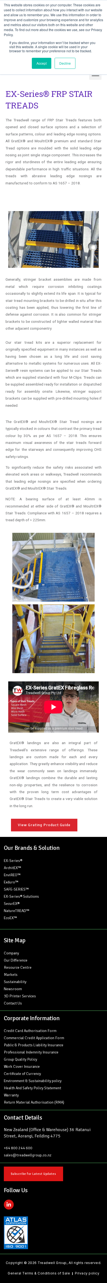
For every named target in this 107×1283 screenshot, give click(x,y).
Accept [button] (41, 63)
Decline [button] (65, 63)
